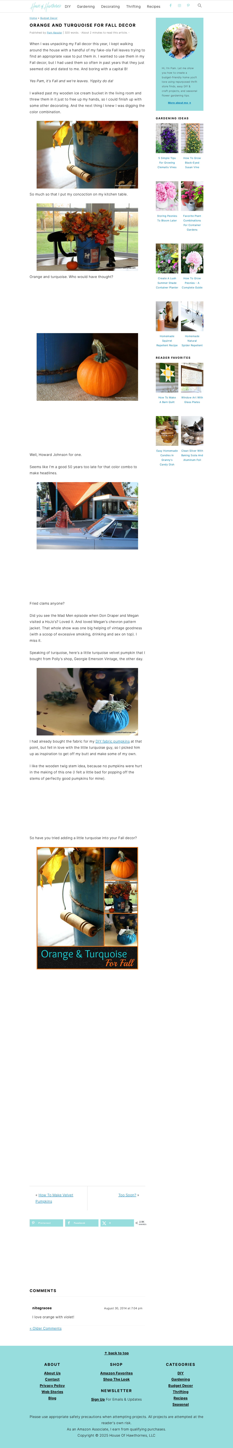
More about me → (179, 102)
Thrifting (133, 6)
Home (33, 18)
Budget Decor (49, 18)
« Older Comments (45, 1328)
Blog (52, 1398)
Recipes (153, 6)
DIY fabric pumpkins (113, 741)
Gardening (86, 6)
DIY (68, 6)
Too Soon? (127, 1195)
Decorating (110, 6)
